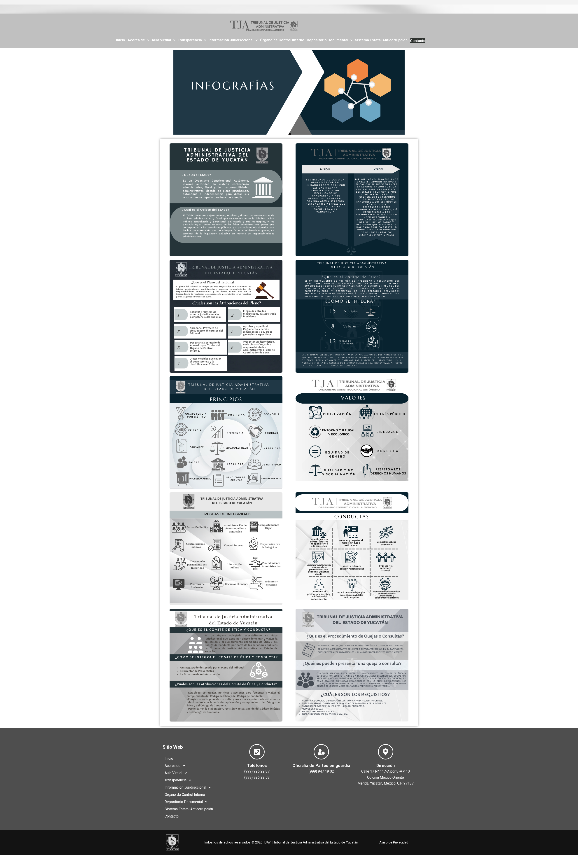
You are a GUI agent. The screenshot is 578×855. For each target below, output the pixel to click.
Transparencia (190, 40)
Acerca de (136, 40)
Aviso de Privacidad (393, 842)
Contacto (417, 41)
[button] (138, 40)
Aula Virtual (161, 40)
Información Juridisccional (231, 40)
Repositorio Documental (327, 40)
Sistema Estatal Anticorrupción (381, 40)
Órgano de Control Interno (282, 40)
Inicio (120, 40)
